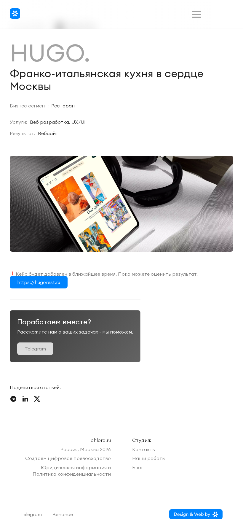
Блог (137, 467)
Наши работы (148, 458)
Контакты (144, 449)
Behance (62, 514)
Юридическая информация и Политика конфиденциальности (72, 470)
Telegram (31, 514)
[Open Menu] (196, 14)
